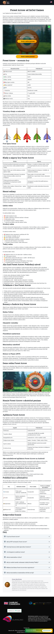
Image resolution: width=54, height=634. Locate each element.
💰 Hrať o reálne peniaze (27, 41)
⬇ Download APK (47, 630)
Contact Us (26, 628)
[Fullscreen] (49, 27)
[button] (27, 536)
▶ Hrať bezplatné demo (27, 37)
